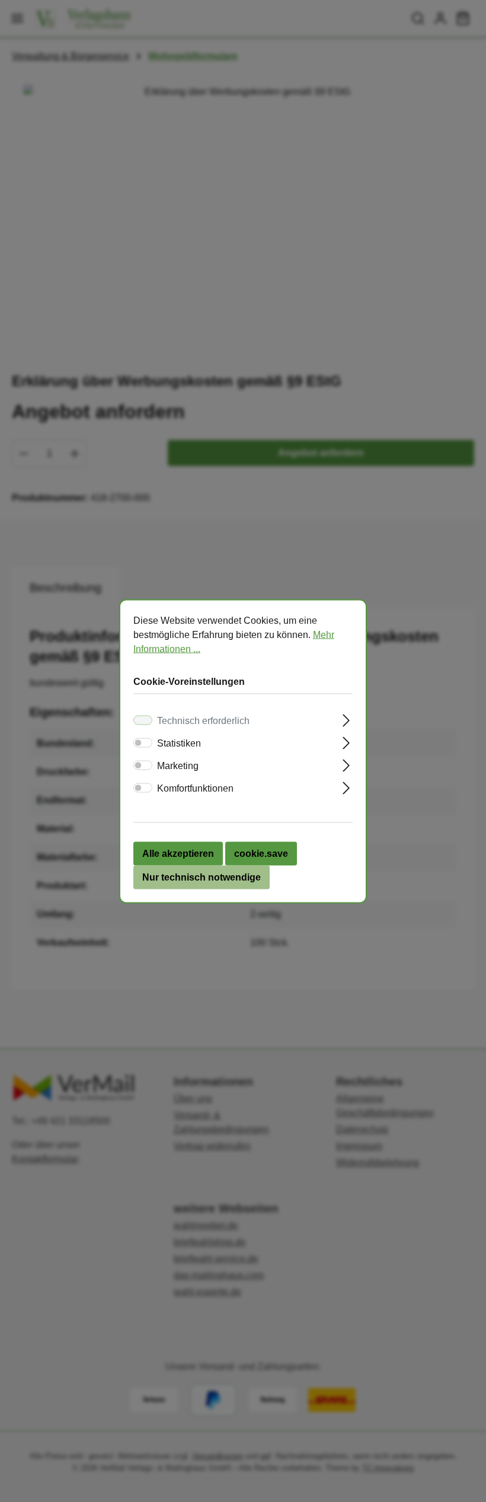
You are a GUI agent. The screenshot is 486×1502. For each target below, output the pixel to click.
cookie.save (261, 853)
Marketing (178, 765)
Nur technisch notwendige (201, 877)
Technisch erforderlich (203, 720)
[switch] (142, 742)
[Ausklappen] (346, 718)
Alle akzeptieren (178, 853)
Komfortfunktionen (195, 788)
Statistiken (179, 743)
